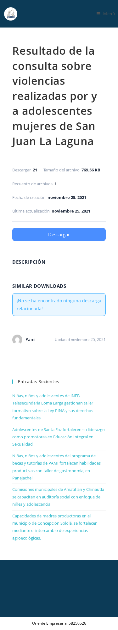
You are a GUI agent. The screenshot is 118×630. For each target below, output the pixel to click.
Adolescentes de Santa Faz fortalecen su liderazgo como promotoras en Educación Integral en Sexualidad (58, 437)
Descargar (59, 234)
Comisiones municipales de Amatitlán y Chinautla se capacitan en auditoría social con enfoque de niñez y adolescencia (58, 496)
